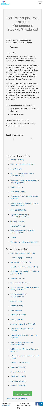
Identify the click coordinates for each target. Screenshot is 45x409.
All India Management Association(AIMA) (18, 295)
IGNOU (13, 237)
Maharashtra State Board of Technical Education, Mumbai (24, 204)
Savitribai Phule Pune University (22, 164)
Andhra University (16, 305)
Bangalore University (18, 226)
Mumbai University (17, 160)
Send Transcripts (22, 393)
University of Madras (17, 192)
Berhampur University (18, 381)
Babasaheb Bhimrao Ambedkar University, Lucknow (21, 343)
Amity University (16, 301)
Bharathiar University (18, 385)
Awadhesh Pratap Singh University (23, 324)
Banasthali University (18, 367)
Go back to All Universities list (16, 399)
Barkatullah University (18, 376)
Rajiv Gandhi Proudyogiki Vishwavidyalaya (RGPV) (19, 215)
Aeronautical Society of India (20, 262)
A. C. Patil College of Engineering (22, 253)
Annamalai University (18, 315)
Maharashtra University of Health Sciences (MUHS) (22, 231)
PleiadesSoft (6, 405)
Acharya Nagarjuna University (21, 257)
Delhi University (16, 169)
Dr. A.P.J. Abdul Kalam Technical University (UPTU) (22, 174)
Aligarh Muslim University (19, 283)
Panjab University (16, 187)
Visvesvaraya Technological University (24, 242)
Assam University (16, 319)
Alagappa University (17, 278)
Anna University (16, 310)
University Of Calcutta (18, 210)
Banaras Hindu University (19, 363)
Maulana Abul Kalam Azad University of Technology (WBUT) (24, 181)
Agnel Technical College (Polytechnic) (24, 267)
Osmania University (17, 221)
